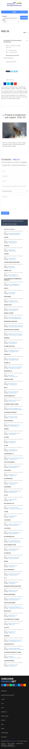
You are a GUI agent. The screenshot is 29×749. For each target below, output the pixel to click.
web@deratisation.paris (13, 590)
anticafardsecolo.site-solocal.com (16, 649)
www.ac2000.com (13, 450)
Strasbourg (4, 732)
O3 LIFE (6, 495)
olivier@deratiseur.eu (12, 383)
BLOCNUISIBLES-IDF (9, 536)
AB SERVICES (7, 553)
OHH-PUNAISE (7, 296)
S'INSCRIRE (10, 745)
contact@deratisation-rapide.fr (14, 598)
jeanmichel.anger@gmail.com (14, 408)
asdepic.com (12, 633)
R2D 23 (5, 387)
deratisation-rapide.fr (13, 599)
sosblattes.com (12, 475)
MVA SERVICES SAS (9, 503)
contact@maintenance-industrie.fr (15, 325)
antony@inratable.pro (12, 342)
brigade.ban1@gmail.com (13, 623)
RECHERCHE (19, 743)
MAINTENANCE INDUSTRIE (10, 321)
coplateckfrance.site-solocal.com (16, 608)
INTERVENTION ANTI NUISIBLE (11, 329)
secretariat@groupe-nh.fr (13, 358)
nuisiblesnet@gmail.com (13, 309)
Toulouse (4, 737)
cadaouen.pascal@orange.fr (14, 648)
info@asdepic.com (12, 631)
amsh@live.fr (11, 656)
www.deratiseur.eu (13, 384)
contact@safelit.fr (12, 292)
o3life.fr (10, 500)
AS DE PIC (6, 627)
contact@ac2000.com (13, 449)
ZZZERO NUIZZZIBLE (9, 660)
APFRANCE (7, 635)
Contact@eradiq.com (12, 565)
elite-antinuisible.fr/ (13, 575)
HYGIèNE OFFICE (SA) (9, 346)
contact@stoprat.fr (12, 258)
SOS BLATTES (7, 470)
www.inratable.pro (13, 343)
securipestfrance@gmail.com (14, 524)
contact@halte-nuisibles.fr (13, 549)
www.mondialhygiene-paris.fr (15, 318)
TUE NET (6, 237)
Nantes (3, 720)
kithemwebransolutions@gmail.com (16, 458)
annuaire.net (8, 680)
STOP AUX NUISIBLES (9, 462)
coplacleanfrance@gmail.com (14, 607)
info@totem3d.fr (11, 250)
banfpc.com (11, 624)
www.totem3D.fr (12, 251)
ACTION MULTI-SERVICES (10, 412)
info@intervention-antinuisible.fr (15, 333)
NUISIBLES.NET (8, 304)
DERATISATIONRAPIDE (9, 594)
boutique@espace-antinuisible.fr (15, 367)
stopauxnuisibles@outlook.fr (14, 466)
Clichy (3, 699)
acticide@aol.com (12, 441)
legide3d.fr (11, 517)
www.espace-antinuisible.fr (15, 368)
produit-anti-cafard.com (11, 61)
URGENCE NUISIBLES (9, 229)
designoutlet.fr (12, 583)
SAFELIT (6, 288)
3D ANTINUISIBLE (8, 478)
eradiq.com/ (11, 566)
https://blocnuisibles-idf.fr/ (15, 542)
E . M (5, 577)
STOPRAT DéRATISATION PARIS (12, 262)
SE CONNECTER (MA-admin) (8, 746)
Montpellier (4, 716)
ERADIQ (6, 561)
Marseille (4, 711)
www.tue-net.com (13, 242)
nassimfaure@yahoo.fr (9, 58)
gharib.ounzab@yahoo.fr (13, 391)
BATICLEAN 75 (7, 611)
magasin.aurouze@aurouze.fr (14, 400)
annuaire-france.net (13, 741)
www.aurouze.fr (12, 401)
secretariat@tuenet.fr (12, 241)
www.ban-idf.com (13, 393)
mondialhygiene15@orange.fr (14, 317)
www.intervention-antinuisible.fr (16, 335)
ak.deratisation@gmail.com (14, 433)
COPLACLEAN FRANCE (9, 602)
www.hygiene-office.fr (14, 351)
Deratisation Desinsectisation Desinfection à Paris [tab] (12, 222)
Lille (2, 703)
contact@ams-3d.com (13, 416)
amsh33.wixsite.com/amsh (15, 657)
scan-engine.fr (12, 484)
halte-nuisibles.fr (12, 550)
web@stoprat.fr (11, 266)
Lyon (2, 707)
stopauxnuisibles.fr (13, 467)
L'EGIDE (6, 511)
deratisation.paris (13, 591)
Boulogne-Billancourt (7, 695)
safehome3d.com (13, 492)
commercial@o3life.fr (12, 499)
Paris (2, 728)
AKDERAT (6, 429)
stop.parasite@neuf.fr (12, 274)
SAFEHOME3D (7, 486)
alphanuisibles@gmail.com (14, 425)
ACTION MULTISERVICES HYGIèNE (12, 652)
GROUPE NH (7, 354)
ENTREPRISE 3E (8, 371)
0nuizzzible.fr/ (12, 666)
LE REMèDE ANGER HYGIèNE (11, 404)
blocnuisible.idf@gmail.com (14, 540)
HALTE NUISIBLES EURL (10, 544)
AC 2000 (6, 445)
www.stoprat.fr (12, 259)
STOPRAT (6, 254)
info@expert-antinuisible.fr (13, 557)
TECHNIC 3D (7, 362)
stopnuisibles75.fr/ (13, 459)
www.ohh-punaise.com (14, 302)
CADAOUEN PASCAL (9, 644)
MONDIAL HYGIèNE (8, 313)
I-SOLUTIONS (7, 520)
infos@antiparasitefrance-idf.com (15, 640)
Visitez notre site (9, 79)
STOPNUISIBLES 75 (9, 453)
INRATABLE (7, 338)
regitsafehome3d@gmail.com (14, 491)
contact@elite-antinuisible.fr (14, 573)
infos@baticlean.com (12, 615)
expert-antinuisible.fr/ (13, 558)
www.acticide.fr (12, 442)
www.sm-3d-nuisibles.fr (14, 285)
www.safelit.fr (12, 293)
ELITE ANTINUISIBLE (9, 569)
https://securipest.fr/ (13, 525)
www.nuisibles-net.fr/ (13, 310)
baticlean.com (12, 616)
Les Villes (22, 12)
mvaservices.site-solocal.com (15, 508)
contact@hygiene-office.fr (13, 350)
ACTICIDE (6, 437)
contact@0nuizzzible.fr (13, 664)
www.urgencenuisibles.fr (14, 234)
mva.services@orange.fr (13, 507)
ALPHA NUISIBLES (8, 420)
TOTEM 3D (6, 245)
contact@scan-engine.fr (13, 482)
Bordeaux (4, 691)
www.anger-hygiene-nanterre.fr (16, 409)
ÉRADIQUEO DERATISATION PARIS (12, 586)
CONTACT (3, 745)
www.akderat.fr (12, 434)
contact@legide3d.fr (12, 516)
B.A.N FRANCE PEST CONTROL (11, 619)
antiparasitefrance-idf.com (15, 641)
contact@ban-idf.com (12, 300)
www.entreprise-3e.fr (13, 376)
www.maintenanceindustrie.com (16, 326)
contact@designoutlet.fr (13, 582)
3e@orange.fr (11, 375)
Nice (2, 724)
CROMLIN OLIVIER (8, 379)
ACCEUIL (3, 743)
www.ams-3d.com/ (13, 417)
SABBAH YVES (7, 270)
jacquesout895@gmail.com (14, 284)
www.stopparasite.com (14, 275)
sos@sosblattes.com (12, 474)
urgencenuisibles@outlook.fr (14, 233)
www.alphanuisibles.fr (14, 426)
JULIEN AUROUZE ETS (9, 395)
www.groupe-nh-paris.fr (14, 359)
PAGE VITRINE (11, 743)
